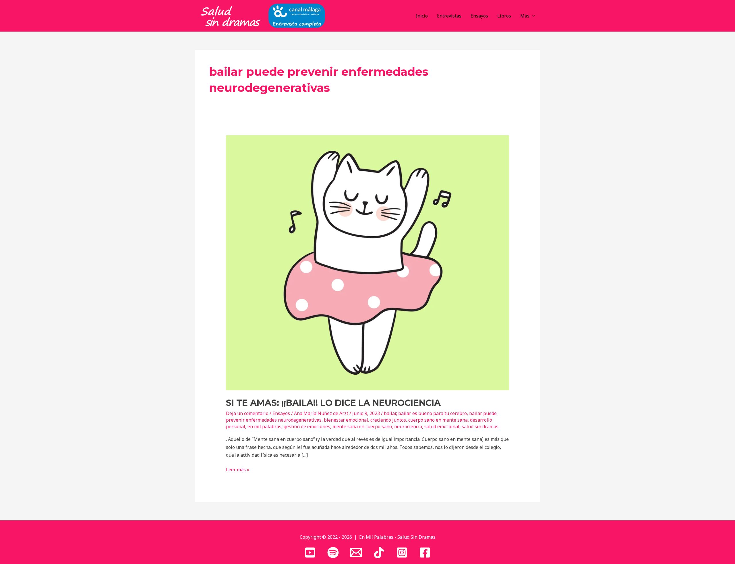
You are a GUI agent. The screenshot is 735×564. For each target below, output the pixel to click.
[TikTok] (379, 552)
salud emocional (441, 426)
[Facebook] (425, 552)
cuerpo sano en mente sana (438, 420)
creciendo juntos (388, 420)
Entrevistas (449, 16)
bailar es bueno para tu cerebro (432, 413)
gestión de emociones (307, 426)
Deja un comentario (247, 413)
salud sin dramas (480, 426)
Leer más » (237, 469)
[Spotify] (333, 552)
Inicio (422, 16)
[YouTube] (310, 552)
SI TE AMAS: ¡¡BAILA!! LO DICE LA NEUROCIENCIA (333, 403)
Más (524, 16)
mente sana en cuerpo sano (362, 426)
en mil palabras (264, 426)
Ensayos (479, 16)
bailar (390, 413)
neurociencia (408, 426)
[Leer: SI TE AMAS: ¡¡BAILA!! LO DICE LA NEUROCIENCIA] (367, 262)
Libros (504, 16)
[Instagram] (402, 552)
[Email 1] (356, 552)
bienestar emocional (346, 420)
